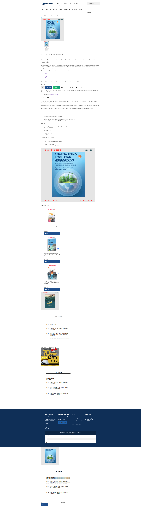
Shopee (46, 73)
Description (46, 94)
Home (58, 3)
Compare (60, 9)
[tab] (46, 94)
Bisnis (62, 3)
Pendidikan (75, 5)
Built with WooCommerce (70, 433)
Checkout (55, 9)
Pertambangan (44, 91)
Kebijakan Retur (67, 9)
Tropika (48, 91)
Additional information (53, 94)
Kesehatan (76, 90)
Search (48, 437)
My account (74, 9)
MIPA (62, 5)
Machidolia (85, 90)
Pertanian (58, 5)
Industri (72, 90)
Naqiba (89, 90)
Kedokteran (78, 3)
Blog (79, 5)
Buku (44, 15)
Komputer (66, 5)
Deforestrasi (67, 90)
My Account (49, 435)
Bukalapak (47, 79)
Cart (50, 9)
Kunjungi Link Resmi (62, 422)
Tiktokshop (47, 77)
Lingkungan (66, 3)
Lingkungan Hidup (48, 15)
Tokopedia (47, 74)
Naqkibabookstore (94, 90)
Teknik (70, 3)
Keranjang (48, 87)
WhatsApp (57, 87)
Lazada (46, 76)
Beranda (42, 9)
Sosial (74, 3)
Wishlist (80, 9)
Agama (71, 5)
